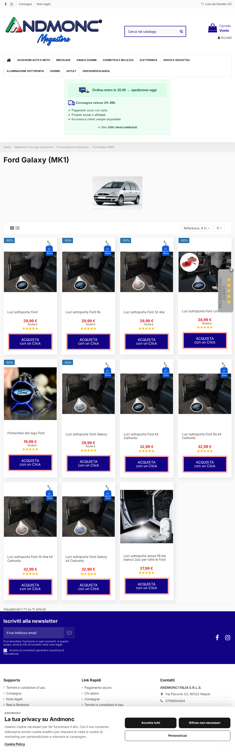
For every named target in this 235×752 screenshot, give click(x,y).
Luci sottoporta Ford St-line (144, 312)
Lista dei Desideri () (218, 4)
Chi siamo (91, 693)
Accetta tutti (150, 723)
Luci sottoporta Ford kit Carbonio (141, 436)
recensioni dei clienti (222, 293)
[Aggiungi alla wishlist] (27, 305)
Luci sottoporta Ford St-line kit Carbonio (30, 559)
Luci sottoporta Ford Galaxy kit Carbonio (86, 559)
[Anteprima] (33, 305)
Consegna (26, 4)
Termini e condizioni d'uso (25, 687)
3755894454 (175, 701)
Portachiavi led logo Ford (26, 433)
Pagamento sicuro (98, 687)
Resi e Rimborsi (17, 705)
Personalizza (177, 735)
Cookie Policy (15, 744)
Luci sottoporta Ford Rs (83, 312)
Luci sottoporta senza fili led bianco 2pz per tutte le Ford (145, 558)
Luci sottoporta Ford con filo (203, 311)
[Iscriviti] (69, 632)
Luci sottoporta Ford (22, 312)
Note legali (43, 4)
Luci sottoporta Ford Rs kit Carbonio (201, 436)
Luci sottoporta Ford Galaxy (86, 434)
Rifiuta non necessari (204, 723)
